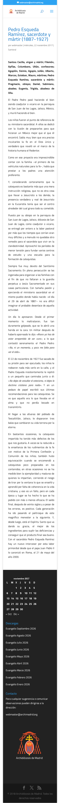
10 (25, 593)
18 (30, 598)
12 (34, 593)
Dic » (16, 614)
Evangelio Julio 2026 (17, 642)
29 (17, 609)
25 (30, 604)
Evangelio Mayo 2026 (17, 656)
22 (17, 604)
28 (12, 609)
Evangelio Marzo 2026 (18, 670)
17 (25, 598)
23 (21, 604)
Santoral (12, 49)
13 (8, 598)
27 (8, 609)
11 (30, 593)
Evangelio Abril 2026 (17, 663)
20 (8, 604)
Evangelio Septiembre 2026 (21, 628)
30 (21, 609)
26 (34, 604)
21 (12, 604)
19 (34, 598)
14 (12, 598)
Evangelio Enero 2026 (18, 684)
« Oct (9, 614)
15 (17, 598)
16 (21, 598)
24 (25, 604)
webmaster (17, 45)
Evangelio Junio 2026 (17, 649)
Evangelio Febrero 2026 (19, 677)
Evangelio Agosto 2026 (18, 635)
